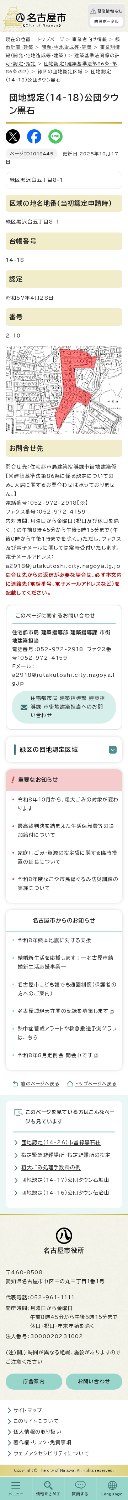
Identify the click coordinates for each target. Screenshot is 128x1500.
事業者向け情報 (89, 39)
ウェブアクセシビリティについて (51, 1453)
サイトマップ (28, 1410)
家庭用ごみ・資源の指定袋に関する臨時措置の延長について (67, 857)
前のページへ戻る (40, 1083)
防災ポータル (106, 21)
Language (112, 1494)
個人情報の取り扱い (38, 1431)
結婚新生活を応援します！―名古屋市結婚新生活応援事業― (66, 962)
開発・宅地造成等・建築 (67, 47)
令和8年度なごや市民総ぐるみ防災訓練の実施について (68, 884)
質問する (80, 1494)
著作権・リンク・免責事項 (42, 1442)
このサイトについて (36, 1421)
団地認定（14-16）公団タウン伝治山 (65, 1192)
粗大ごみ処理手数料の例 (51, 1167)
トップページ (50, 39)
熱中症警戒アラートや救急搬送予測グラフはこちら (67, 1033)
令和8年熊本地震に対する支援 (54, 940)
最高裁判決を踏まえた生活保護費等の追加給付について (66, 831)
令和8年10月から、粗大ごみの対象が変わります (68, 804)
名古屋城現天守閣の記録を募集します (63, 1011)
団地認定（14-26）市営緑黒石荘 (61, 1142)
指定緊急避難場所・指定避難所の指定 (66, 1155)
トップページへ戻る (96, 1083)
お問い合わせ (94, 1381)
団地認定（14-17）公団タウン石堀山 (65, 1180)
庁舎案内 (34, 1381)
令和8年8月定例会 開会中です (55, 1055)
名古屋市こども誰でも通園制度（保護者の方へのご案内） (67, 989)
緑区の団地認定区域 (60, 71)
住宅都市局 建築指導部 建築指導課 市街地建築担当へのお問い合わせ (68, 707)
